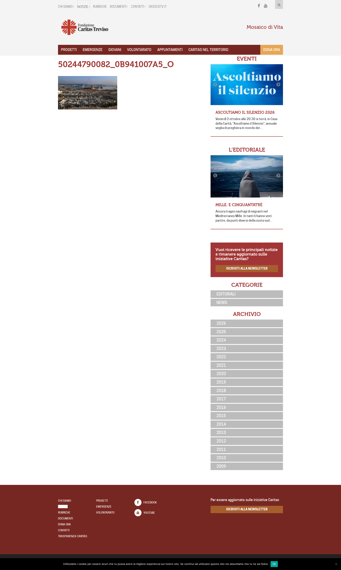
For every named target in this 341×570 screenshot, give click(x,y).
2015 (221, 415)
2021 (221, 365)
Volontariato (139, 50)
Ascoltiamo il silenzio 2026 (245, 112)
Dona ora (271, 50)
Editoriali (226, 294)
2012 (221, 441)
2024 (221, 340)
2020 (221, 373)
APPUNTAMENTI (170, 50)
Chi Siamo (64, 500)
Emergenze (92, 50)
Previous (215, 84)
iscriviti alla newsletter (247, 268)
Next (278, 84)
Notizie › (83, 7)
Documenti (65, 518)
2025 (221, 331)
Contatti (63, 530)
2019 (221, 382)
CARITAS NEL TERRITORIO (208, 50)
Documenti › (119, 6)
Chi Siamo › (66, 6)
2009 (221, 466)
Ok (274, 563)
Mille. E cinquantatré (238, 205)
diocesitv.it (158, 6)
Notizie (62, 506)
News (221, 302)
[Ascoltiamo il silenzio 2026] (247, 84)
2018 (221, 390)
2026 (221, 323)
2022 (221, 357)
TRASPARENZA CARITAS (72, 536)
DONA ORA (64, 524)
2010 (221, 457)
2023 (221, 348)
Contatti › (138, 6)
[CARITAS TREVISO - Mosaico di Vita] (84, 27)
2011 (221, 449)
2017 (221, 399)
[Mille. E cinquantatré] (247, 176)
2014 (221, 424)
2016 (221, 407)
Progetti (69, 50)
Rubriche (100, 6)
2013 (221, 432)
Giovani (114, 50)
